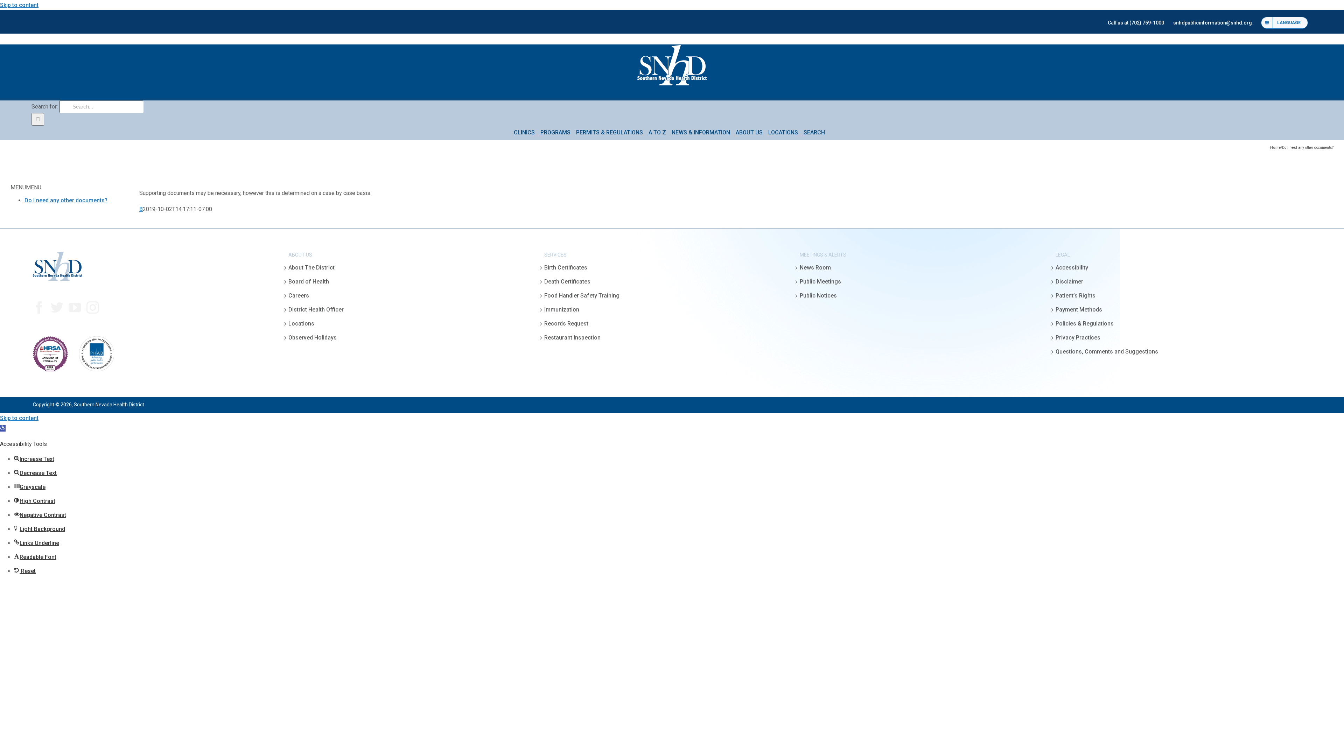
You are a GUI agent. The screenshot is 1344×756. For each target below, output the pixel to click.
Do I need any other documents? (65, 200)
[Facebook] (39, 307)
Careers (298, 295)
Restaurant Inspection (572, 337)
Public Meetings (820, 281)
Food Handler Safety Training (582, 295)
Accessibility (1072, 267)
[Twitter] (57, 307)
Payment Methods (1079, 309)
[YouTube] (75, 307)
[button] (3, 428)
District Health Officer (316, 309)
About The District (311, 267)
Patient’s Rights (1076, 295)
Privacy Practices (1078, 337)
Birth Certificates (565, 267)
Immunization (561, 309)
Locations (301, 323)
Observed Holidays (312, 337)
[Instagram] (92, 307)
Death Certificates (567, 281)
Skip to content (19, 5)
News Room (815, 267)
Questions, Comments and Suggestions (1107, 351)
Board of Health (308, 281)
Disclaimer (1069, 281)
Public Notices (818, 295)
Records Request (566, 323)
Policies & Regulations (1085, 323)
